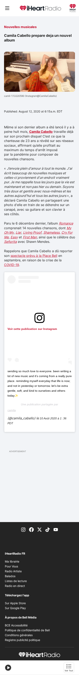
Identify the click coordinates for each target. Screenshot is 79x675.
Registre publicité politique (22, 640)
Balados (10, 576)
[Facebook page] (31, 529)
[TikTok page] (47, 529)
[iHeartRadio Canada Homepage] (40, 8)
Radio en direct (15, 586)
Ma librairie (12, 561)
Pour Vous (11, 566)
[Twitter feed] (39, 529)
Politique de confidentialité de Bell (27, 630)
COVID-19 (11, 265)
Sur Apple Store (15, 603)
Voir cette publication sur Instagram (32, 328)
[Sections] (7, 8)
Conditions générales (19, 635)
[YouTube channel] (55, 529)
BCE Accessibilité (16, 625)
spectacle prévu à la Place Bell (34, 256)
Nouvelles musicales (20, 27)
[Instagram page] (23, 529)
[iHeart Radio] (73, 8)
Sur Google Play (15, 608)
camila (11, 410)
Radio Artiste (13, 571)
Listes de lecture (16, 581)
